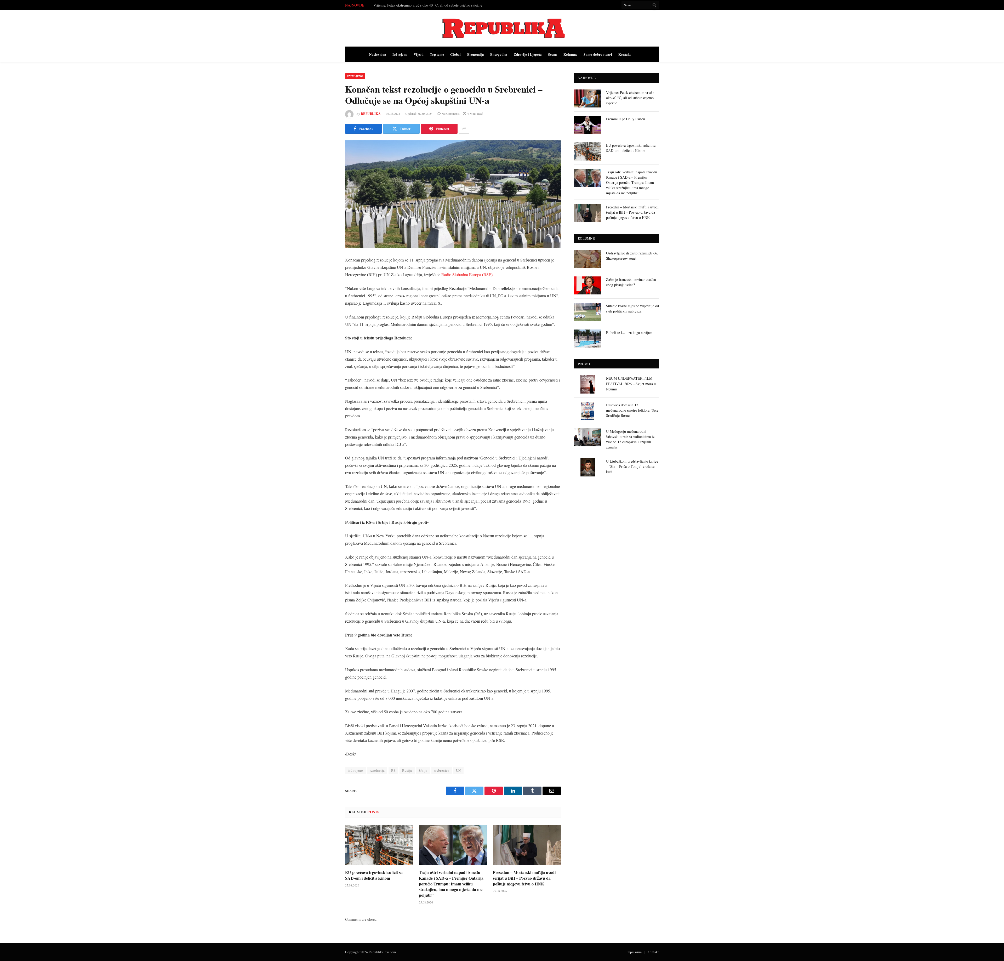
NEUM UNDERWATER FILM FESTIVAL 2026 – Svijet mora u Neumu (631, 383)
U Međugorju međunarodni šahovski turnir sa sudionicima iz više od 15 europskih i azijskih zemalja (630, 439)
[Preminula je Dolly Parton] (587, 125)
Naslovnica (377, 54)
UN (458, 770)
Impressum (634, 951)
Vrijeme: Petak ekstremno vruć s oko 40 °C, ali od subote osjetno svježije (630, 97)
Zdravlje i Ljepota (528, 54)
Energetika (498, 54)
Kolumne (570, 54)
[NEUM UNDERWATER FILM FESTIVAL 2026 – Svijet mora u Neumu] (587, 384)
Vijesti (419, 54)
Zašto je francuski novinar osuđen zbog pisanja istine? (631, 282)
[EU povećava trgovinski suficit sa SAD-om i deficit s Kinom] (379, 845)
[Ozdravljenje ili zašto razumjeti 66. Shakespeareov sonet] (587, 259)
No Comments (451, 113)
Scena (552, 54)
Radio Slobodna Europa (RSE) (467, 274)
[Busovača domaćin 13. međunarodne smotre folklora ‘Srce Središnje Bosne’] (587, 411)
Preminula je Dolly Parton (392, 5)
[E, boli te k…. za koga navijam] (587, 338)
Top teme (437, 54)
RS (393, 770)
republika (371, 113)
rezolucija (377, 770)
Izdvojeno (399, 54)
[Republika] (502, 28)
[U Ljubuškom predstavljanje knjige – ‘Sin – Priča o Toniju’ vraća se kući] (587, 467)
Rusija (407, 770)
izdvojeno (355, 770)
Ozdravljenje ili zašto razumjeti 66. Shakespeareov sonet (632, 256)
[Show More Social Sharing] (464, 129)
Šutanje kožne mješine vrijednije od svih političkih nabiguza (632, 308)
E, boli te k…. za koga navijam (629, 332)
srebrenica (441, 770)
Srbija (423, 770)
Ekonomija (475, 54)
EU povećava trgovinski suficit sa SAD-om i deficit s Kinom (374, 875)
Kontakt (624, 54)
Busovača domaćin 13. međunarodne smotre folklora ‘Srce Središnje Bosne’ (632, 410)
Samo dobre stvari (598, 54)
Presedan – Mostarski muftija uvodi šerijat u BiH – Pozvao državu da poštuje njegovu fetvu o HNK (524, 877)
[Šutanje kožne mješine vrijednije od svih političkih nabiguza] (587, 312)
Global (455, 54)
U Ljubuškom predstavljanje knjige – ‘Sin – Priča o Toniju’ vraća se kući (632, 466)
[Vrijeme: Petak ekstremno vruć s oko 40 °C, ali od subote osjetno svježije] (587, 98)
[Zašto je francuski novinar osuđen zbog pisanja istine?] (587, 285)
